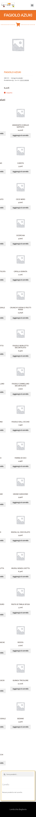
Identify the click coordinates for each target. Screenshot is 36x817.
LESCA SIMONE (24, 80)
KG (13, 80)
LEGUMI (20, 78)
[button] (4, 6)
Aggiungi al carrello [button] (20, 135)
